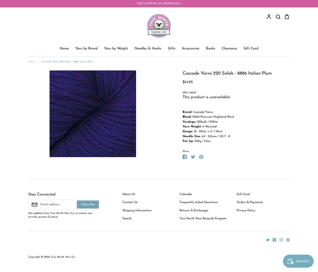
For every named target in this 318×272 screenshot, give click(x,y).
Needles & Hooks (148, 48)
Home (64, 48)
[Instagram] (279, 239)
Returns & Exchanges (194, 210)
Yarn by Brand (86, 48)
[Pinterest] (286, 239)
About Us (128, 194)
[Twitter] (266, 239)
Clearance (229, 48)
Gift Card (251, 48)
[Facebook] (273, 239)
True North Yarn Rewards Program (203, 218)
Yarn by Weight (116, 48)
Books (210, 48)
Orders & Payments (250, 202)
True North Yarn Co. (63, 257)
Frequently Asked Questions (199, 202)
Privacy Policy (246, 210)
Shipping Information (137, 210)
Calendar (186, 194)
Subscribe (87, 204)
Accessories (190, 48)
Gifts (171, 48)
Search (127, 218)
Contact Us (130, 202)
